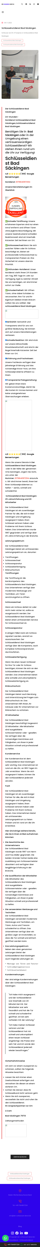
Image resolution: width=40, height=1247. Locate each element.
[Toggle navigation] (3, 12)
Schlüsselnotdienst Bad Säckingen (13, 44)
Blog (20, 1226)
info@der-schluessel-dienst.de (20, 1216)
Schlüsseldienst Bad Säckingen (12, 40)
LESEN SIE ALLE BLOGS (20, 1157)
